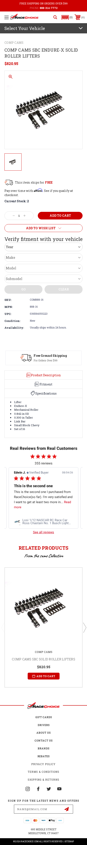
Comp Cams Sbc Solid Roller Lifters (43, 659)
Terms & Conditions (43, 771)
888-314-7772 (48, 8)
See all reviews (43, 532)
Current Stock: (16, 201)
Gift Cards (43, 717)
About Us (43, 732)
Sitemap (69, 841)
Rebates (43, 756)
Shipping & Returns (43, 779)
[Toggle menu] (6, 17)
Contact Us (43, 740)
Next (84, 627)
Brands (43, 748)
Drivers (44, 725)
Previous (3, 627)
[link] (43, 521)
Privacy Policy (43, 764)
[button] (67, 17)
